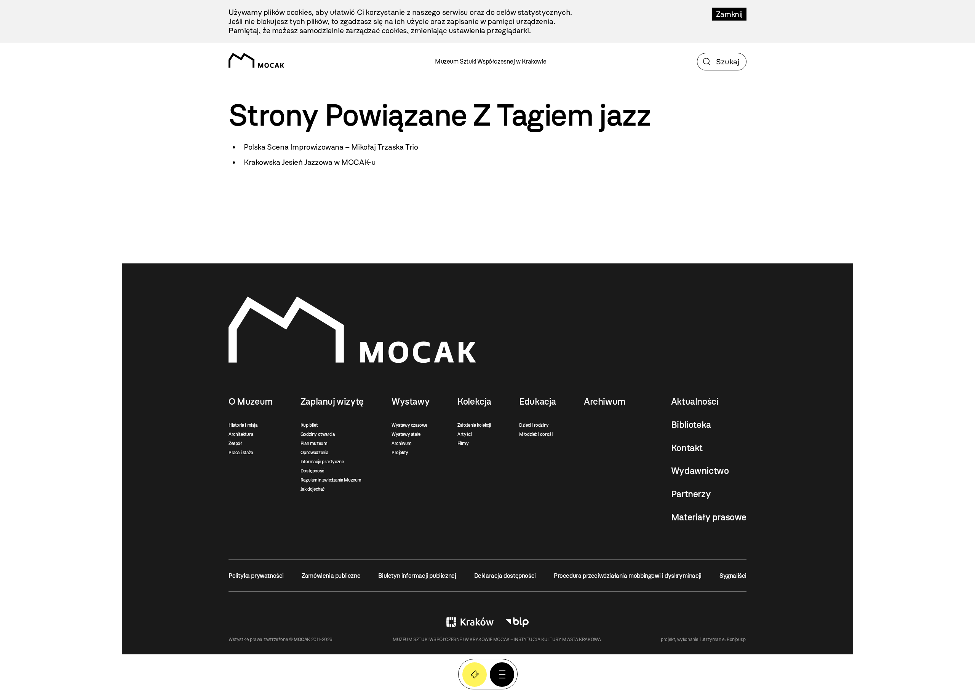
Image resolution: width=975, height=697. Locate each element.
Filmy (462, 443)
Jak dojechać (312, 489)
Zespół (235, 443)
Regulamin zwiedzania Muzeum (330, 480)
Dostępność (312, 471)
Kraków (470, 622)
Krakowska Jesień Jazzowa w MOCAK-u (310, 162)
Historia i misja (243, 425)
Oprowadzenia (314, 452)
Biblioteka (691, 424)
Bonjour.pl (736, 639)
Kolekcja (474, 401)
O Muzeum (251, 401)
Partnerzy (691, 494)
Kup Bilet (474, 674)
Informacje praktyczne (322, 461)
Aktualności (695, 401)
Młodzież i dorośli (536, 434)
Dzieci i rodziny (534, 425)
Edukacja (537, 401)
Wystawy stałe (406, 434)
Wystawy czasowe (409, 425)
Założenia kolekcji (474, 425)
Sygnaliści (732, 575)
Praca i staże (241, 452)
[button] (502, 674)
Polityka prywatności (256, 575)
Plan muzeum (314, 443)
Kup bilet (309, 425)
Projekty (400, 452)
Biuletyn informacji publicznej (417, 575)
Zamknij (729, 14)
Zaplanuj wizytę (332, 401)
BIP (517, 622)
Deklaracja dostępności (505, 575)
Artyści (464, 434)
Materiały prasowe (708, 517)
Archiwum (402, 443)
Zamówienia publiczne (331, 575)
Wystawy (411, 401)
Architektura (241, 434)
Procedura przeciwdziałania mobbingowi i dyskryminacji (628, 575)
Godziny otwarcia (317, 434)
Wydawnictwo (700, 471)
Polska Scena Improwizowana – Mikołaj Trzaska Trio (331, 147)
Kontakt (687, 448)
